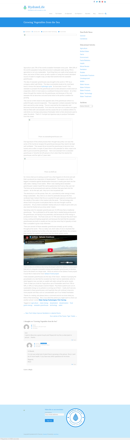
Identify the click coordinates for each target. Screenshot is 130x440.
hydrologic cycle (46, 86)
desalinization (63, 303)
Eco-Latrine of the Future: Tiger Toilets (63, 316)
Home (50, 13)
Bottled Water (84, 51)
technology (53, 305)
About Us (100, 13)
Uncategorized (85, 78)
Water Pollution (85, 87)
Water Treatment (85, 96)
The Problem (58, 13)
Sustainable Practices (87, 75)
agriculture (34, 303)
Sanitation (83, 69)
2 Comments (63, 31)
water (60, 305)
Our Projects (78, 13)
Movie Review (84, 66)
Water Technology (52, 31)
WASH (82, 81)
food (71, 303)
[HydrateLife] (25, 6)
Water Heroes (84, 84)
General (82, 36)
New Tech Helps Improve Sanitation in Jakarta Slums (42, 313)
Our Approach (68, 13)
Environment (84, 57)
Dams (82, 54)
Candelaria (83, 39)
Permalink (35, 328)
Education (87, 13)
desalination (54, 303)
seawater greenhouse (41, 305)
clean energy (44, 303)
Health (82, 63)
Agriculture (45, 31)
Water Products (85, 90)
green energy (28, 305)
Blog (94, 13)
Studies (82, 72)
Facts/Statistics (85, 60)
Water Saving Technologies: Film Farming (52, 300)
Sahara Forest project (52, 274)
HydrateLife (36, 7)
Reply (74, 340)
